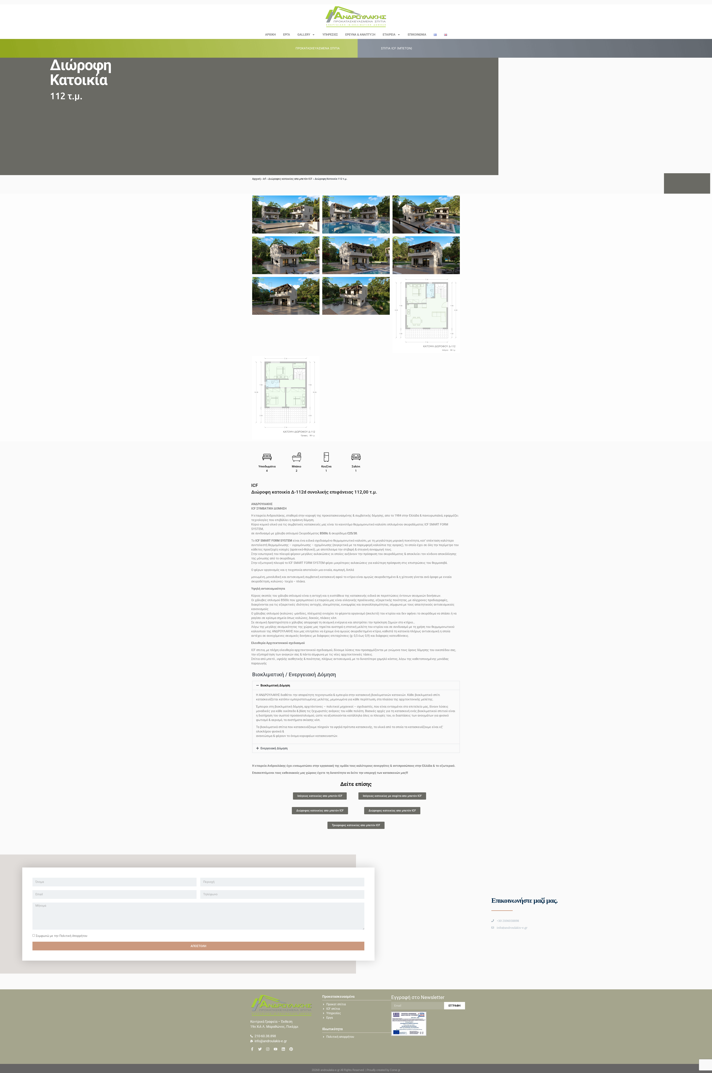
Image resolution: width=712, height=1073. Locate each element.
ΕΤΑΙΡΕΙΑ (389, 34)
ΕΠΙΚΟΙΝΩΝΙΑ (417, 34)
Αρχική (256, 178)
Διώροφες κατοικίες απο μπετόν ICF (290, 178)
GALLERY (303, 34)
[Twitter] (260, 1049)
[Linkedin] (283, 1049)
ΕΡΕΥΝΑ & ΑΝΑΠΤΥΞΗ (360, 34)
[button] (319, 48)
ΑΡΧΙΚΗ (270, 34)
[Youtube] (275, 1049)
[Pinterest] (291, 1049)
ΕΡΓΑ (286, 34)
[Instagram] (268, 1049)
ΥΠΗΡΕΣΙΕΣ (330, 34)
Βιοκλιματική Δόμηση (275, 685)
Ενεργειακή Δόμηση (274, 748)
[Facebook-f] (252, 1049)
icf (264, 178)
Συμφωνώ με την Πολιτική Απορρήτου (61, 936)
